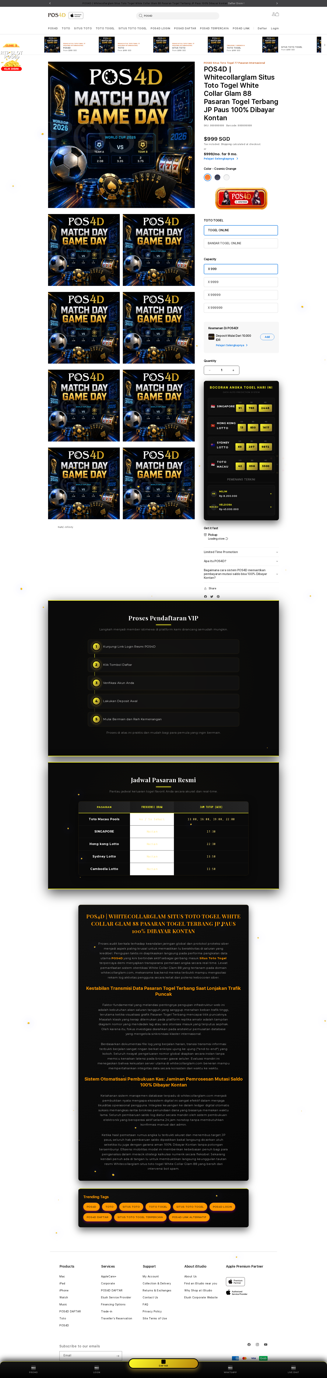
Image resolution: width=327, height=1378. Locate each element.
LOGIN (96, 1372)
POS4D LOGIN (160, 28)
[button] (53, 28)
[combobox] (177, 15)
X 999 (212, 269)
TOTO (66, 28)
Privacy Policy (152, 1311)
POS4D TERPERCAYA (214, 28)
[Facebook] (206, 597)
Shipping (226, 144)
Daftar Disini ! (236, 3)
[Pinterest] (219, 597)
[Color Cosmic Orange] (207, 177)
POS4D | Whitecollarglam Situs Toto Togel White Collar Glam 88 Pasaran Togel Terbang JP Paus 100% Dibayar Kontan (163, 3)
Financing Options (113, 1304)
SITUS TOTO (83, 28)
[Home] (56, 14)
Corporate (108, 1283)
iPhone (64, 1290)
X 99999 (214, 295)
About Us (190, 1276)
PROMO (33, 1372)
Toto (62, 1318)
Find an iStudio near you (200, 1283)
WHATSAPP (230, 1372)
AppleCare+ (109, 1276)
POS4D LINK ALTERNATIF (189, 1217)
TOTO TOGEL (105, 28)
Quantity (210, 361)
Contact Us (150, 1297)
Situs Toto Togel (213, 958)
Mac (62, 1276)
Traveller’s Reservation (116, 1318)
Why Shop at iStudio (198, 1290)
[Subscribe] (118, 1356)
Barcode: (231, 125)
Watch (63, 1297)
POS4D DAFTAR (185, 28)
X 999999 (215, 308)
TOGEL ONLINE (218, 230)
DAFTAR (163, 1366)
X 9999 (213, 282)
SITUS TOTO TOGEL (132, 28)
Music (63, 1304)
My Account (151, 1276)
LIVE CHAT (293, 1372)
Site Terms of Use (155, 1318)
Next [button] (277, 3)
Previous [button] (50, 3)
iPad (62, 1283)
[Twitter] (212, 597)
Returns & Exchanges (157, 1290)
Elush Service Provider (116, 1297)
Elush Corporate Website (201, 1297)
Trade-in (106, 1311)
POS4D (53, 28)
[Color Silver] (226, 177)
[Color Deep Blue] (217, 177)
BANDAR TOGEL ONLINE (224, 243)
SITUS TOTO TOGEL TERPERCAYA (140, 1217)
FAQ (145, 1304)
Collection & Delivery (157, 1283)
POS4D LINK (241, 28)
